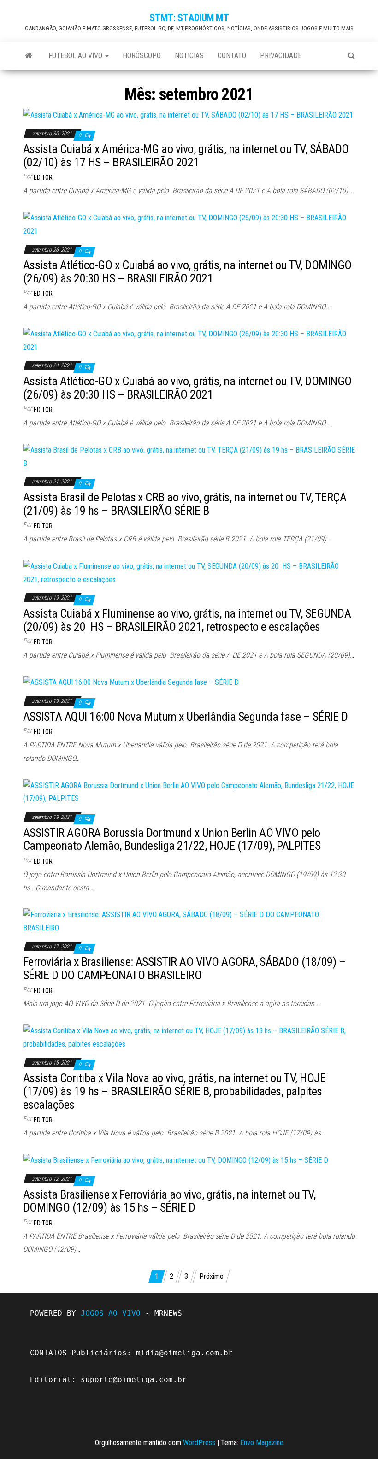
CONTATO (232, 55)
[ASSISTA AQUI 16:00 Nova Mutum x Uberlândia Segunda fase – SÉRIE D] (131, 682)
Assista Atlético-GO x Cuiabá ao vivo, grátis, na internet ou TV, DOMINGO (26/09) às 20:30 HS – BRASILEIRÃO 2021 (187, 271)
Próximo (211, 1276)
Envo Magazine (262, 1442)
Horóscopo (142, 55)
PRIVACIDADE (280, 55)
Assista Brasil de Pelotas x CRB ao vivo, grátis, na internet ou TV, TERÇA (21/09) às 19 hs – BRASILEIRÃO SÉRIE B (184, 504)
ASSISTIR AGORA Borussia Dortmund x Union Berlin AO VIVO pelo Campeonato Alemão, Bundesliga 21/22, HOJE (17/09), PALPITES (171, 839)
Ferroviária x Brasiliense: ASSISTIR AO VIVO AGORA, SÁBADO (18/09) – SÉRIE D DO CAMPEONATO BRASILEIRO (184, 968)
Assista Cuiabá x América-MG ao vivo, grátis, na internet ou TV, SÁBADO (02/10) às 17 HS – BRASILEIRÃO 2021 (186, 155)
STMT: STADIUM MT (189, 18)
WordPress (199, 1442)
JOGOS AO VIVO (111, 1313)
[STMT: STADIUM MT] (28, 56)
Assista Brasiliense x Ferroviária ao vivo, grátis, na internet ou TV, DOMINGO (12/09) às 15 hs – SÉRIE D (169, 1201)
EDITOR (43, 177)
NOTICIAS (189, 55)
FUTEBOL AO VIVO (76, 55)
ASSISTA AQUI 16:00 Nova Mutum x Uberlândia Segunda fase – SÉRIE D (185, 717)
